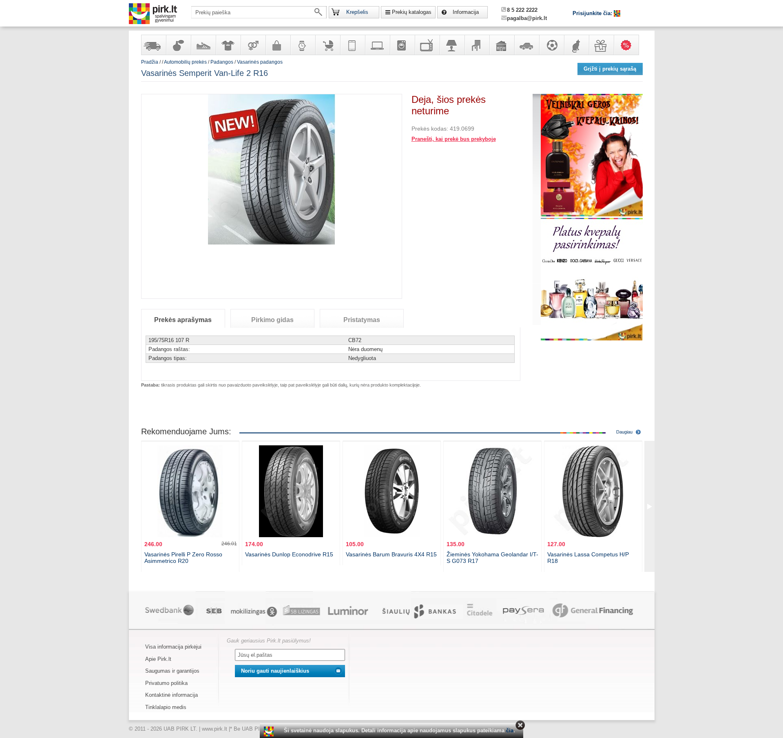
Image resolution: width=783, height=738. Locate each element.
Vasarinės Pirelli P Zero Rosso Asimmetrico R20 (183, 557)
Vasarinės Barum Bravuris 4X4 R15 (391, 554)
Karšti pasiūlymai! (629, 45)
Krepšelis (357, 12)
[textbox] (259, 12)
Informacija (466, 12)
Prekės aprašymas (183, 319)
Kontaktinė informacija (171, 695)
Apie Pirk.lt (158, 659)
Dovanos (601, 45)
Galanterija (278, 45)
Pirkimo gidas (272, 319)
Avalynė (203, 45)
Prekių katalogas (411, 12)
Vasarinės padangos (260, 62)
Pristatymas (361, 319)
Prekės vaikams (327, 45)
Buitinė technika (402, 45)
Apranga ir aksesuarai (228, 45)
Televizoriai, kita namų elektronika (427, 45)
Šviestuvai (452, 45)
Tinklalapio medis (165, 707)
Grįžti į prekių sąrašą (610, 69)
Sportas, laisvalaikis (551, 45)
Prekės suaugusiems (253, 45)
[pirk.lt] (270, 731)
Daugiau (624, 431)
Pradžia (149, 62)
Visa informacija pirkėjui (173, 647)
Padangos (221, 62)
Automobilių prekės (526, 45)
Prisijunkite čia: (593, 13)
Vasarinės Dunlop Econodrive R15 (289, 554)
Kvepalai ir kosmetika (178, 45)
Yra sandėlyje (153, 45)
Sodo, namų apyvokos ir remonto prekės (501, 45)
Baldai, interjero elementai (477, 45)
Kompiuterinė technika (377, 45)
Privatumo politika (166, 683)
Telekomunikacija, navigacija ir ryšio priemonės (352, 45)
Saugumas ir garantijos (172, 671)
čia (509, 730)
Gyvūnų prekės (576, 45)
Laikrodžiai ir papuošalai (302, 45)
